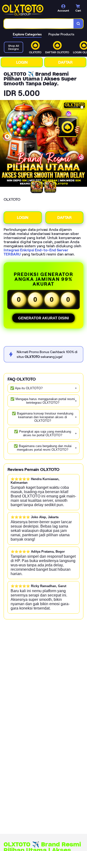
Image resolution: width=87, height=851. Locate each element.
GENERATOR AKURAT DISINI (43, 318)
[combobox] (39, 23)
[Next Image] (83, 144)
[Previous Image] (4, 144)
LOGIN (22, 62)
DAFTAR (65, 62)
